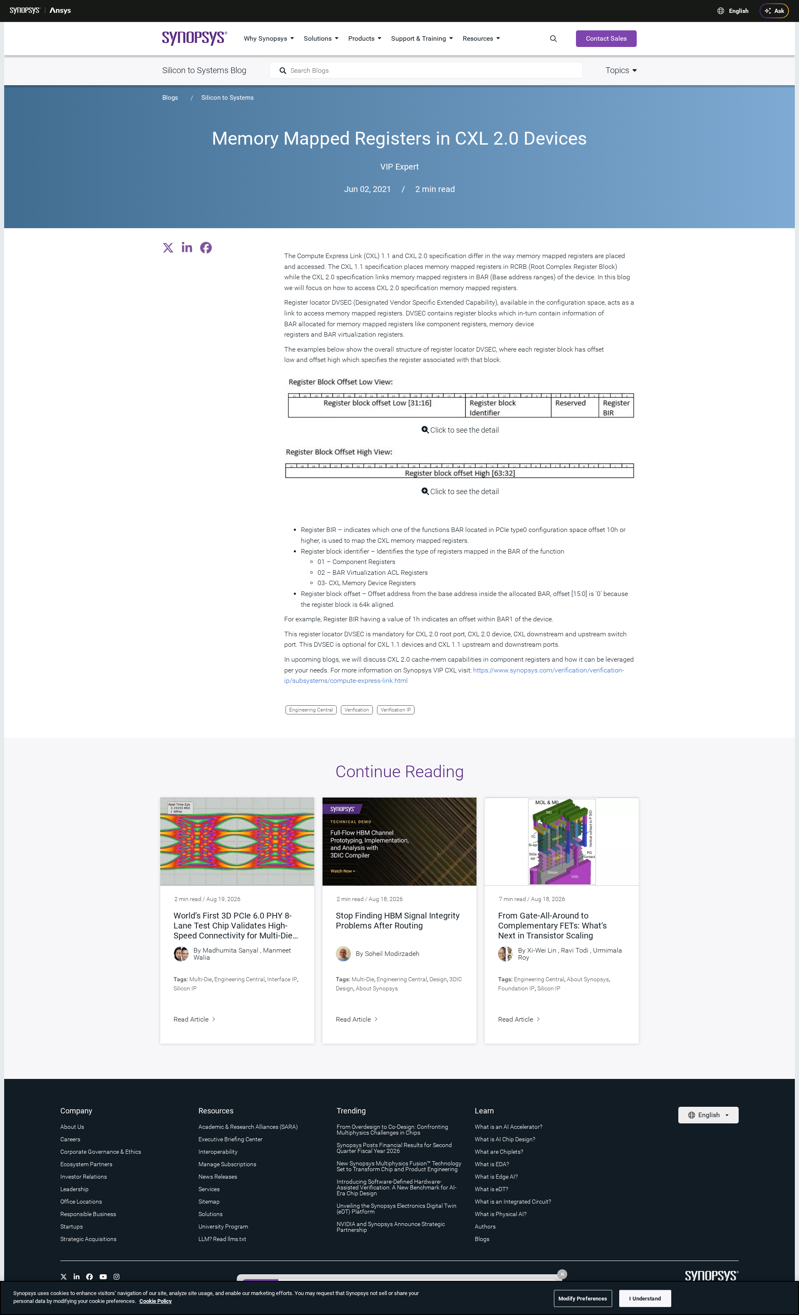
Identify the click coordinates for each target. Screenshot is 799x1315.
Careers (70, 1139)
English (739, 10)
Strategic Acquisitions (88, 1239)
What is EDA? (492, 1164)
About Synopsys (377, 988)
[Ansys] (60, 10)
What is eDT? (491, 1189)
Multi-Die (200, 979)
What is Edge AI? (496, 1176)
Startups (71, 1226)
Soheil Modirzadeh (392, 954)
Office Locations (81, 1201)
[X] (63, 1276)
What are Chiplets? (499, 1151)
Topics (617, 70)
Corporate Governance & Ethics (100, 1151)
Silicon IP (185, 988)
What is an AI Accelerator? (508, 1126)
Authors (485, 1226)
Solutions (318, 38)
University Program (223, 1226)
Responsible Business (88, 1214)
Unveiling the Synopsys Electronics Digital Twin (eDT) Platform (397, 1208)
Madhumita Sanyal (230, 950)
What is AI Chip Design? (505, 1139)
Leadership (74, 1189)
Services (209, 1189)
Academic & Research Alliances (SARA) (248, 1126)
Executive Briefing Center (231, 1139)
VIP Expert (399, 167)
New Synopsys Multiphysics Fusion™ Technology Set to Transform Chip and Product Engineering (399, 1166)
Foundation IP (516, 988)
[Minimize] (562, 1274)
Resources (478, 38)
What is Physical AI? (500, 1214)
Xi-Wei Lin (541, 950)
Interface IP (282, 979)
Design (438, 979)
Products (361, 38)
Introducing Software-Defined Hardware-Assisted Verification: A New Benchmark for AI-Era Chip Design (397, 1187)
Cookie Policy (155, 1301)
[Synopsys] (25, 10)
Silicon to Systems (227, 97)
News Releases (218, 1176)
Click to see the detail (464, 430)
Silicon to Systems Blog (204, 70)
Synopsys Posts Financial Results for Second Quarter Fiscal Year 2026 (394, 1148)
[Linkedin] (76, 1276)
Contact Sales (606, 38)
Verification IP (396, 710)
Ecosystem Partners (86, 1164)
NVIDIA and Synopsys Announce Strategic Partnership (391, 1227)
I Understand (645, 1298)
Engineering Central (311, 710)
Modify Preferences (582, 1298)
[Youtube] (103, 1276)
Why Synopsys (265, 38)
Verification (357, 710)
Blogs (170, 97)
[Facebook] (89, 1276)
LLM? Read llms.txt (222, 1239)
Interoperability (218, 1151)
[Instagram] (116, 1276)
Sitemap (209, 1201)
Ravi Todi (574, 950)
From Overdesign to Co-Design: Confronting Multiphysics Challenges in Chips (392, 1129)
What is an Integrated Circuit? (513, 1201)
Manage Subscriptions (227, 1164)
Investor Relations (83, 1176)
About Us (72, 1126)
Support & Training (418, 38)
